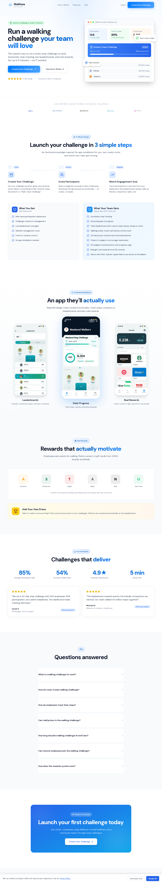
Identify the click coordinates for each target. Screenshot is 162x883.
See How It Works (53, 69)
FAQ (86, 5)
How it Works (63, 5)
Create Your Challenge (140, 5)
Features (77, 5)
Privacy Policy (65, 878)
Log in (123, 5)
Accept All (153, 878)
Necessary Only (136, 878)
